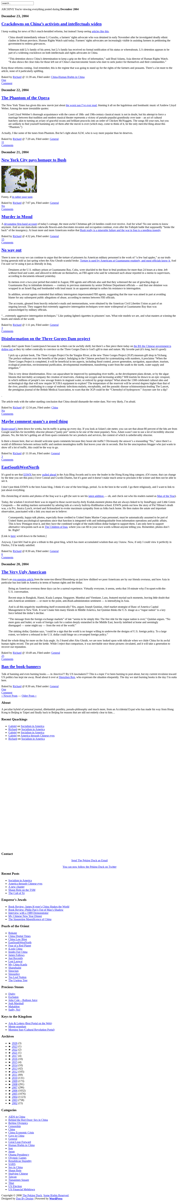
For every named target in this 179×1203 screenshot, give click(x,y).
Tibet (11, 1183)
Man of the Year (166, 496)
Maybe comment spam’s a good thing (34, 421)
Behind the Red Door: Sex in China (28, 1119)
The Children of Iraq (56, 526)
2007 (14, 1087)
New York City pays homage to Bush (33, 160)
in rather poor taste (22, 196)
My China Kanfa (17, 964)
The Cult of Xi (16, 893)
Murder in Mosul (17, 216)
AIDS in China (16, 1116)
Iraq (10, 1148)
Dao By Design (24, 1198)
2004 (14, 1096)
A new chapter (16, 886)
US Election (15, 1186)
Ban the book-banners (21, 666)
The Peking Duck (32, 1195)
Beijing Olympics (18, 1123)
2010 (14, 1077)
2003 (14, 1100)
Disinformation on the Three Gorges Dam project (45, 338)
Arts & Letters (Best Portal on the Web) (30, 1023)
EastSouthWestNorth (20, 467)
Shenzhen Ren (67, 677)
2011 (14, 1074)
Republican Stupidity (20, 1160)
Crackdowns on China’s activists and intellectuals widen (51, 24)
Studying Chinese (18, 1173)
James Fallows (16, 955)
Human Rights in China (71, 76)
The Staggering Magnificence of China (29, 919)
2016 (14, 1058)
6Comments (7, 556)
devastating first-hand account (20, 223)
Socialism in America (32, 726)
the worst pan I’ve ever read (81, 105)
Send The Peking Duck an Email (89, 860)
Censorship (14, 1126)
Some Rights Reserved (56, 1195)
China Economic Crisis (21, 1132)
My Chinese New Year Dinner (25, 916)
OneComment (6, 82)
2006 (14, 1090)
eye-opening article (23, 579)
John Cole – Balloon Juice (22, 1000)
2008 (14, 1084)
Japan (11, 1151)
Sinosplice (14, 974)
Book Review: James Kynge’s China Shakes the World (38, 906)
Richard (17, 76)
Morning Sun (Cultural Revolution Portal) (31, 1029)
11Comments (7, 144)
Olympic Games (17, 1157)
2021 (14, 1052)
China (54, 76)
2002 (14, 1103)
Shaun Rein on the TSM (21, 889)
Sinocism (13, 970)
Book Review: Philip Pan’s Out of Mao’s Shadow (35, 909)
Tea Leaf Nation (17, 977)
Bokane (12, 932)
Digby (11, 993)
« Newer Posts (9, 695)
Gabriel (12, 726)
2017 (14, 1055)
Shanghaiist (14, 967)
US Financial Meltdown (21, 1189)
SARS (12, 1164)
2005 (14, 1093)
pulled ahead (49, 474)
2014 (14, 1065)
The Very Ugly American (23, 572)
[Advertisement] (42, 6)
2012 (14, 1071)
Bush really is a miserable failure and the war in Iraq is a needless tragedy (120, 230)
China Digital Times (19, 936)
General (54, 138)
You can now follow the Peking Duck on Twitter (89, 866)
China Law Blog (17, 939)
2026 (14, 1043)
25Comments (7, 657)
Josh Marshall (16, 1003)
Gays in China (16, 1135)
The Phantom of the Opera (25, 97)
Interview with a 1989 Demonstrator (28, 912)
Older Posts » (29, 695)
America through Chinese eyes (38, 735)
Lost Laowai (15, 961)
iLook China (15, 948)
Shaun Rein (14, 1170)
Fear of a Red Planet (19, 945)
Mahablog (14, 1006)
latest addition (96, 496)
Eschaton (13, 997)
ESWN (27, 474)
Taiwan (12, 1176)
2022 (14, 1049)
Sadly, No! (14, 1009)
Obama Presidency (18, 1154)
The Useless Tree (17, 980)
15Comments (7, 241)
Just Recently (15, 958)
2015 (14, 1062)
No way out (11, 250)
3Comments (7, 330)
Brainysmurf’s (9, 428)
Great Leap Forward (19, 1142)
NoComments (7, 208)
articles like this (100, 31)
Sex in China (15, 1167)
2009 (14, 1081)
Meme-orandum (17, 1026)
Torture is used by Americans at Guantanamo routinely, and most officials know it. (125, 260)
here (13, 536)
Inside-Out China (17, 951)
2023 (14, 1046)
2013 (14, 1068)
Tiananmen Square (18, 1179)
